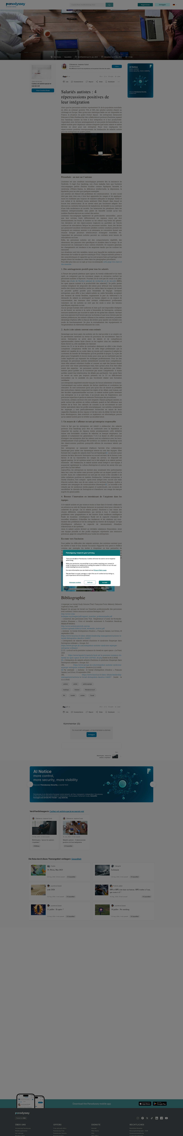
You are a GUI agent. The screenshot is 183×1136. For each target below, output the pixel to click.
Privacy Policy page (100, 570)
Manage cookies (75, 582)
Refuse (89, 582)
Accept (104, 582)
